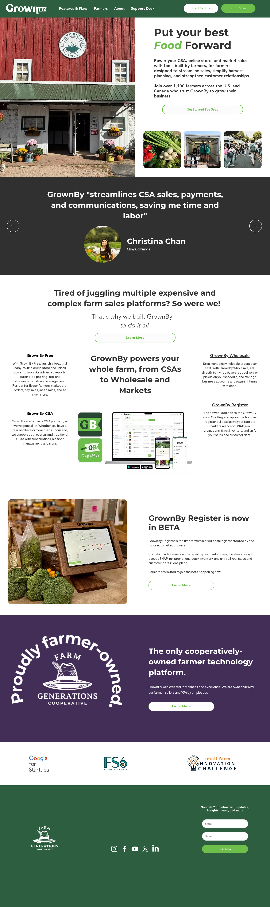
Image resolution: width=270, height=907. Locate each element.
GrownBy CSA (40, 413)
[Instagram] (114, 849)
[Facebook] (124, 849)
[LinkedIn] (155, 849)
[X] (145, 849)
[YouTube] (135, 849)
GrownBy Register (230, 404)
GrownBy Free (40, 355)
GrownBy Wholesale (230, 355)
